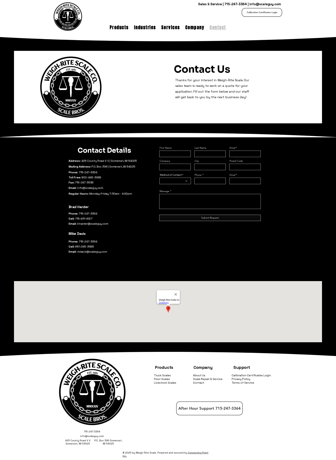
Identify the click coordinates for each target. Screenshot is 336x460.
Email (232, 148)
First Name (166, 148)
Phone (198, 175)
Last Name (200, 148)
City (197, 161)
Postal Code (236, 161)
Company (165, 161)
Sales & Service (210, 4)
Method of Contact (171, 175)
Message (164, 191)
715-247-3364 (235, 4)
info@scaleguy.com (265, 4)
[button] (119, 27)
